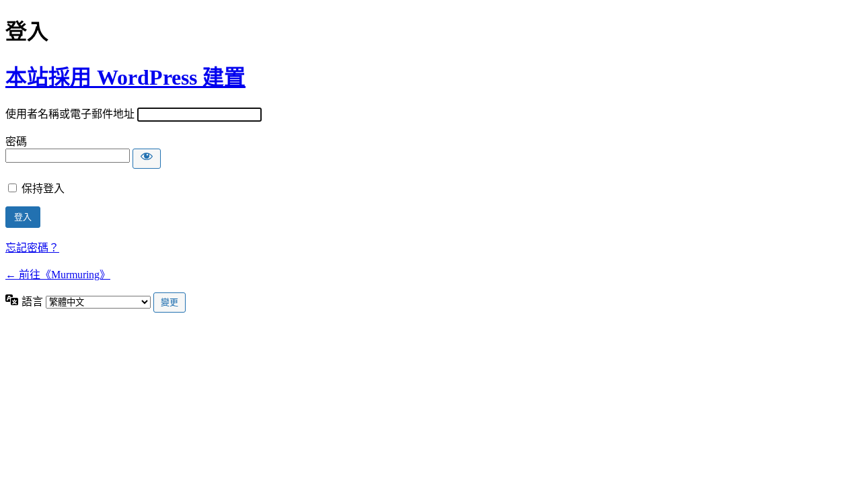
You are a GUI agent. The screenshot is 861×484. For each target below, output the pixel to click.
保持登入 (43, 188)
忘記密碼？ (32, 247)
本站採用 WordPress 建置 (125, 77)
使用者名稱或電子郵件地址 (70, 114)
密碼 (16, 141)
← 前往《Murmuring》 (57, 274)
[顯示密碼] (147, 159)
